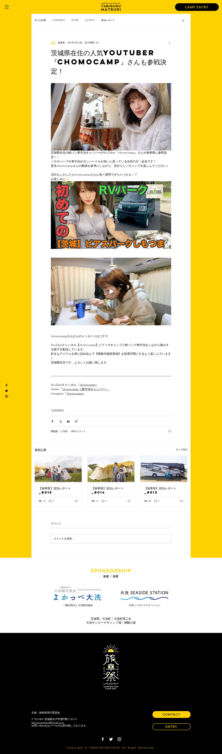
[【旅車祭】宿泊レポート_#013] (163, 469)
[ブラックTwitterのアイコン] (6, 391)
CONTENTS (58, 20)
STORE (74, 20)
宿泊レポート (108, 20)
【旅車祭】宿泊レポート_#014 (107, 490)
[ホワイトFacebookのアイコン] (102, 739)
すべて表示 (181, 449)
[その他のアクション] (169, 43)
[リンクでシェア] (76, 421)
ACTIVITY (90, 20)
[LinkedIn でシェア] (68, 421)
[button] (7, 7)
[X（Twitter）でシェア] (60, 421)
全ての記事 (40, 20)
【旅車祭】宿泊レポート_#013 (160, 490)
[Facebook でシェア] (52, 421)
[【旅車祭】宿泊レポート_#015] (58, 469)
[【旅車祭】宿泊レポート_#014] (111, 469)
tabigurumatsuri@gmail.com (47, 722)
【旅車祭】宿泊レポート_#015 (55, 490)
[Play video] (111, 215)
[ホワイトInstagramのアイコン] (119, 739)
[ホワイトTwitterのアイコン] (111, 739)
